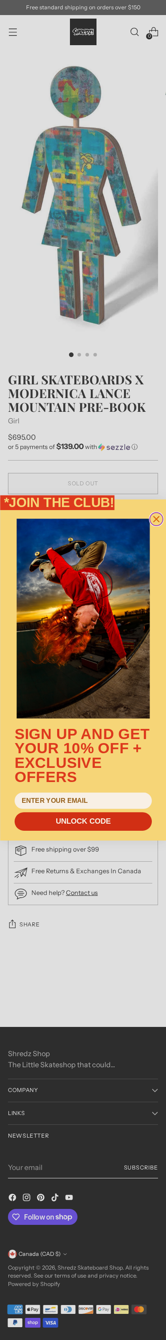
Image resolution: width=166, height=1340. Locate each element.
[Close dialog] (156, 519)
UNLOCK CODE (82, 821)
